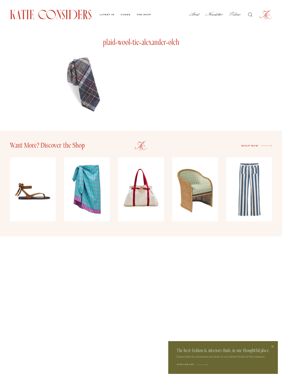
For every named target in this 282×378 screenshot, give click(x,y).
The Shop (144, 14)
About (194, 14)
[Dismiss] (272, 346)
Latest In (107, 14)
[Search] (250, 15)
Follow (235, 14)
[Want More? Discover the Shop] (141, 145)
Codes (125, 14)
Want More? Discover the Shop (47, 145)
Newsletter (214, 14)
